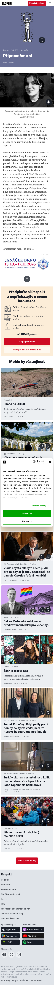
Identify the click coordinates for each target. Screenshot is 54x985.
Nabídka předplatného (11, 894)
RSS (3, 904)
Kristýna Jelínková (11, 790)
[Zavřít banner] (50, 462)
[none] (49, 102)
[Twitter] (11, 957)
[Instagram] (19, 957)
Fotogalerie (8, 400)
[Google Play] (10, 935)
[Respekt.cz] (7, 3)
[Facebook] (4, 957)
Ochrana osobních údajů (12, 913)
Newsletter (11, 774)
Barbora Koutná (10, 683)
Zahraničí (7, 828)
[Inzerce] (27, 263)
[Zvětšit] (27, 90)
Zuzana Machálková (11, 580)
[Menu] (50, 3)
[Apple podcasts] (33, 929)
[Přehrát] (42, 446)
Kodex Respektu (8, 889)
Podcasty (10, 564)
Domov (6, 50)
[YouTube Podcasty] (33, 935)
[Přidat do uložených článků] (48, 392)
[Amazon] (10, 942)
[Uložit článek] (42, 40)
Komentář (11, 454)
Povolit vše (27, 513)
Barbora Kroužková (11, 737)
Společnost (8, 617)
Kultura (6, 667)
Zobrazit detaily (39, 506)
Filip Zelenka (8, 849)
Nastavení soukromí (10, 918)
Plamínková (20, 774)
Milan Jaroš (8, 417)
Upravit (25, 521)
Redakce (5, 880)
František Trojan (10, 630)
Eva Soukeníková (25, 790)
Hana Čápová (8, 63)
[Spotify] (33, 942)
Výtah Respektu (21, 564)
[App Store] (10, 929)
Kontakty (5, 884)
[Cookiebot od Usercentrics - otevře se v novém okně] (33, 462)
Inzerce (4, 899)
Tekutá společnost (22, 720)
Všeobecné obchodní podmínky (15, 909)
